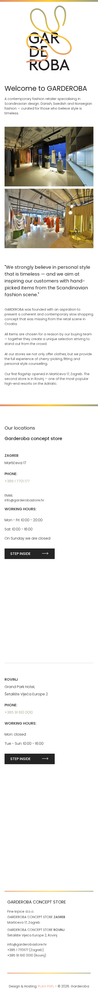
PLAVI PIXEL (46, 986)
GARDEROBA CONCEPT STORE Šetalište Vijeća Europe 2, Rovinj (35, 932)
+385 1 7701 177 (17, 481)
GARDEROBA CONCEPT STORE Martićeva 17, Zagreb (36, 920)
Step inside (20, 553)
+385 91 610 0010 (19, 712)
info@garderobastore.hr (27, 944)
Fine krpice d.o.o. (20, 911)
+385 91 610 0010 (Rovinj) (27, 955)
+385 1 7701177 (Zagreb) (25, 950)
